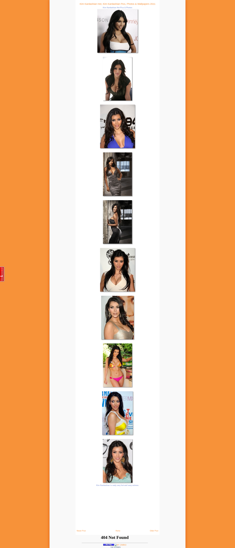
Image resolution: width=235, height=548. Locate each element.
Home (118, 531)
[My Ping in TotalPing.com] (108, 545)
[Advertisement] (44, 41)
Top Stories (115, 547)
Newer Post (81, 531)
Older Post (154, 531)
